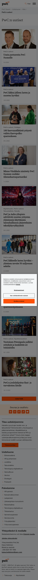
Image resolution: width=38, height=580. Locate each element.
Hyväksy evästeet (19, 301)
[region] (19, 290)
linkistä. (18, 284)
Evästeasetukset (19, 290)
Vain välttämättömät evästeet (19, 295)
